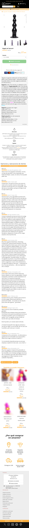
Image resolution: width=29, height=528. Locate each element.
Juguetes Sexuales (8, 11)
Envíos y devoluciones (7, 496)
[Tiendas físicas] (23, 3)
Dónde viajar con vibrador (7, 499)
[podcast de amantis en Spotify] (21, 525)
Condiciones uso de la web (8, 511)
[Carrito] (20, 3)
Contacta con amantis (14, 481)
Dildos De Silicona (21, 11)
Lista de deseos (14, 64)
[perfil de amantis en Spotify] (16, 525)
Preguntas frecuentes (7, 494)
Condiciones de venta (7, 514)
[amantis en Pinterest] (12, 525)
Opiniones (7, 521)
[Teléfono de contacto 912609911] (25, 3)
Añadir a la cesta (15, 61)
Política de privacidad (7, 516)
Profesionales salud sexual (8, 503)
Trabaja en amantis (6, 504)
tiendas (18, 147)
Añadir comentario (7, 362)
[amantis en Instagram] (8, 525)
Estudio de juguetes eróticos (8, 497)
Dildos (14, 11)
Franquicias (5, 506)
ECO (22, 521)
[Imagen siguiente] (24, 27)
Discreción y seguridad (7, 512)
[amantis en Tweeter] (5, 525)
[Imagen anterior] (4, 27)
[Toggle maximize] (25, 15)
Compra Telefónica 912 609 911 (14, 477)
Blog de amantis (6, 501)
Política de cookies (6, 518)
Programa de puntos (6, 492)
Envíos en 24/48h (15, 9)
